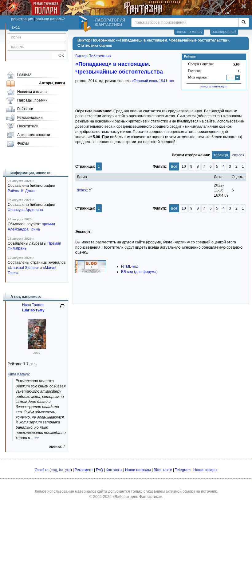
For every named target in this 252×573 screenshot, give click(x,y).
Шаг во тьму (33, 310)
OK (58, 55)
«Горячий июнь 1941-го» (153, 81)
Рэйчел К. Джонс (22, 191)
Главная (24, 74)
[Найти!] (243, 22)
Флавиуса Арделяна (25, 210)
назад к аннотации (213, 86)
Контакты (114, 470)
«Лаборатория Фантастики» (137, 497)
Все (174, 166)
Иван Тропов (33, 305)
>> (37, 438)
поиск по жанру (189, 32)
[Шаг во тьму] (37, 347)
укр (68, 470)
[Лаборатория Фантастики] (86, 23)
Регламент (84, 470)
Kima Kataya (18, 374)
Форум (23, 143)
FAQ (99, 470)
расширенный (224, 32)
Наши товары (205, 470)
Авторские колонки (33, 135)
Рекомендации (30, 117)
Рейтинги (25, 109)
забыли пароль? (50, 19)
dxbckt (82, 190)
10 (184, 166)
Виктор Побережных (93, 56)
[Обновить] (62, 309)
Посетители (27, 126)
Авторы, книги (52, 83)
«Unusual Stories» (23, 268)
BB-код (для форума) (139, 272)
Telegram (183, 470)
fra (61, 470)
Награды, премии (32, 100)
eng (54, 470)
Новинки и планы (32, 92)
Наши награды (138, 470)
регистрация (22, 19)
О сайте (42, 470)
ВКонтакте (163, 470)
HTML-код (129, 266)
